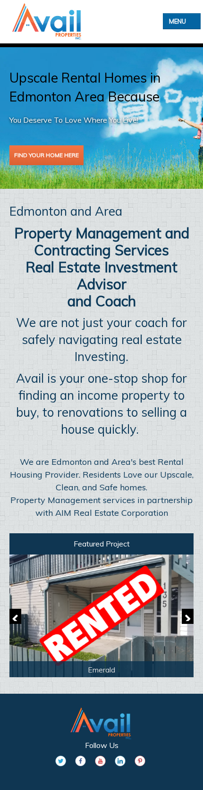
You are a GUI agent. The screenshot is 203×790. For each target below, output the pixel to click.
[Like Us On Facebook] (80, 761)
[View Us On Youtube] (100, 761)
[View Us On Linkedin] (120, 761)
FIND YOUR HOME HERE (46, 155)
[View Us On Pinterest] (140, 761)
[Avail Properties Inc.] (51, 21)
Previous (15, 616)
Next (188, 616)
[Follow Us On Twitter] (60, 761)
